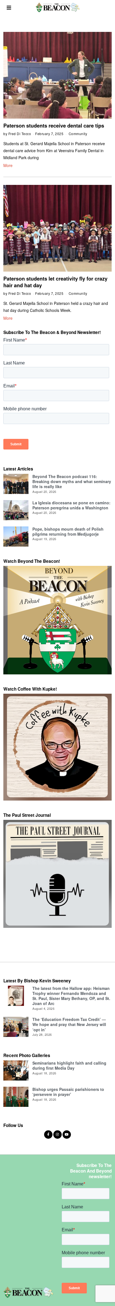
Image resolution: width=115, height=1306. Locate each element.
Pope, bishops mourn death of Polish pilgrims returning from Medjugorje (68, 531)
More (8, 165)
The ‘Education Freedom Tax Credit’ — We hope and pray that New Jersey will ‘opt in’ (69, 1024)
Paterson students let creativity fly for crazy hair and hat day (55, 282)
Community (78, 133)
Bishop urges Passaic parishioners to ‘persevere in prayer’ (68, 1091)
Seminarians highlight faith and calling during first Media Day (69, 1065)
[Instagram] (57, 1134)
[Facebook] (48, 1134)
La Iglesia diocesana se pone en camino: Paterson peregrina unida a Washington (71, 505)
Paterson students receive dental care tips (53, 125)
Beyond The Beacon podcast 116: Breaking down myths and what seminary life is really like (71, 481)
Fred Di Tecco (19, 133)
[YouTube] (67, 1134)
